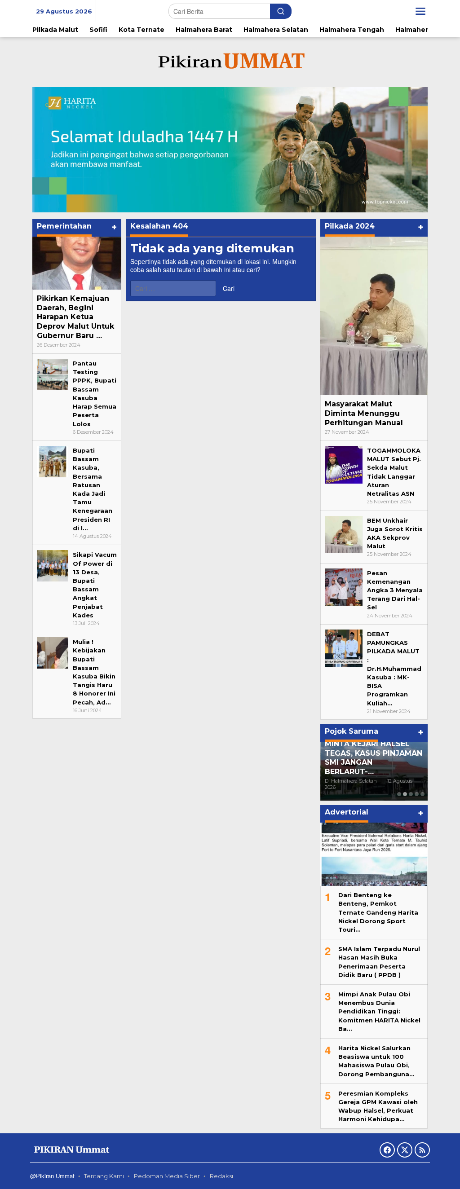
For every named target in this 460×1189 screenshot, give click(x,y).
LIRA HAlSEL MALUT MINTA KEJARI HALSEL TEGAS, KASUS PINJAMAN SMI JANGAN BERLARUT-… (373, 753)
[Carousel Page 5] (422, 794)
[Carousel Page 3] (411, 794)
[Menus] (420, 11)
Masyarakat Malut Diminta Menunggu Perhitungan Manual (364, 413)
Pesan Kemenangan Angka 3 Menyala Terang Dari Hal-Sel (395, 590)
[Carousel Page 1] (399, 794)
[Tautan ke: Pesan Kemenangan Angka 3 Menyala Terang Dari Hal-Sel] (344, 586)
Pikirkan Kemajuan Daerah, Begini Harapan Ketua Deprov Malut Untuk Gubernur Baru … (75, 317)
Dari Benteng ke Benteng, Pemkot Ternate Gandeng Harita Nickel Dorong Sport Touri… (378, 912)
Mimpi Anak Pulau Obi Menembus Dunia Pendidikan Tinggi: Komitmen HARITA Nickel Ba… (379, 1011)
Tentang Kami (104, 1176)
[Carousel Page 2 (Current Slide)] (405, 794)
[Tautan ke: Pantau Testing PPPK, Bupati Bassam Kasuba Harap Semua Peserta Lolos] (52, 374)
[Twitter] (404, 1150)
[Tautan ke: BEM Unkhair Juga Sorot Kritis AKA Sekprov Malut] (344, 534)
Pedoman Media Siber (167, 1176)
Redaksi (221, 1176)
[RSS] (422, 1150)
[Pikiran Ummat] (230, 61)
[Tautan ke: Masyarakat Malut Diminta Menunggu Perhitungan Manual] (374, 316)
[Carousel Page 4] (417, 794)
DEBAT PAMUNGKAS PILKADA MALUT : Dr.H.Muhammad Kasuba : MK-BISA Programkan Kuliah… (394, 668)
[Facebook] (387, 1150)
